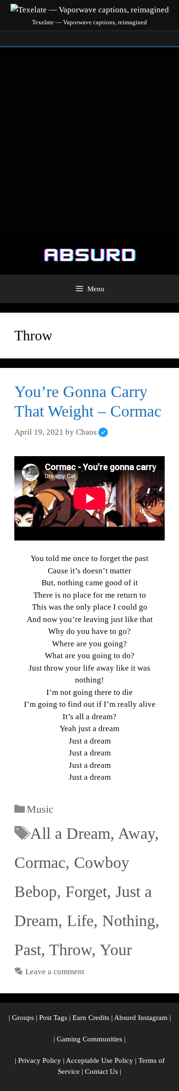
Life (80, 920)
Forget (86, 891)
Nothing (128, 920)
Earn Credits (91, 1017)
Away (136, 833)
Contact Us (101, 1071)
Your (116, 949)
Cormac (39, 862)
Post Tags (53, 1017)
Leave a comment (54, 971)
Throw (70, 949)
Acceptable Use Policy (99, 1060)
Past (27, 949)
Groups (23, 1017)
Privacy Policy (39, 1060)
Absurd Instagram (141, 1017)
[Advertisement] (89, 141)
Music (40, 809)
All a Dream (70, 833)
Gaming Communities (89, 1039)
